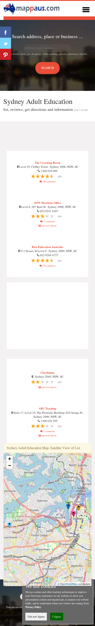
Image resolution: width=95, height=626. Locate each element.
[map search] (32, 8)
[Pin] (5, 54)
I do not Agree (36, 616)
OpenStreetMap (68, 584)
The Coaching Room (47, 162)
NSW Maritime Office (47, 203)
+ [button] (9, 459)
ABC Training (47, 408)
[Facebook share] (5, 32)
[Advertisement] (47, 136)
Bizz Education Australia (47, 247)
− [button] (9, 465)
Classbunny (47, 372)
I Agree (56, 616)
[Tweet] (5, 43)
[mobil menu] (86, 9)
